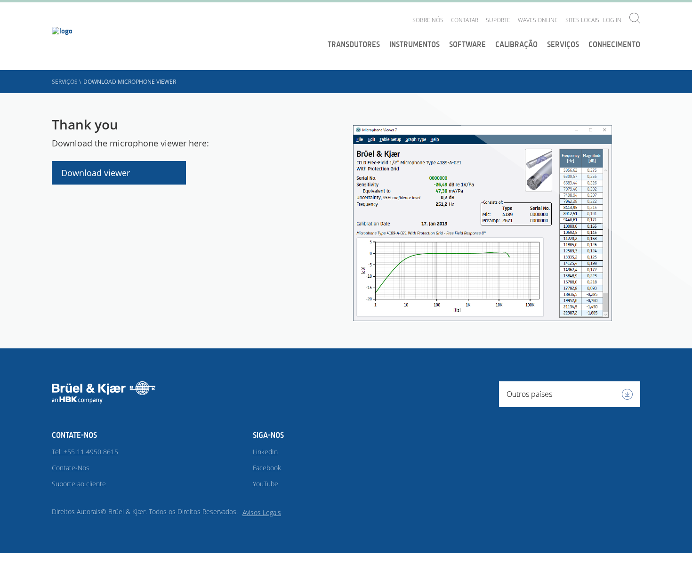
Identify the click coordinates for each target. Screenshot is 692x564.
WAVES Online (538, 20)
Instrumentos (414, 44)
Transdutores (354, 44)
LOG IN (612, 20)
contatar (464, 20)
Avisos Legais (261, 512)
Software (467, 44)
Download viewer (95, 172)
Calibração (516, 44)
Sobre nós (427, 20)
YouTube (265, 483)
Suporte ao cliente (79, 483)
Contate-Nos (70, 467)
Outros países (529, 394)
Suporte (498, 20)
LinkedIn (265, 451)
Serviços (563, 44)
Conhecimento (614, 44)
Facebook (267, 467)
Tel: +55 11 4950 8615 (85, 451)
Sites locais (582, 20)
